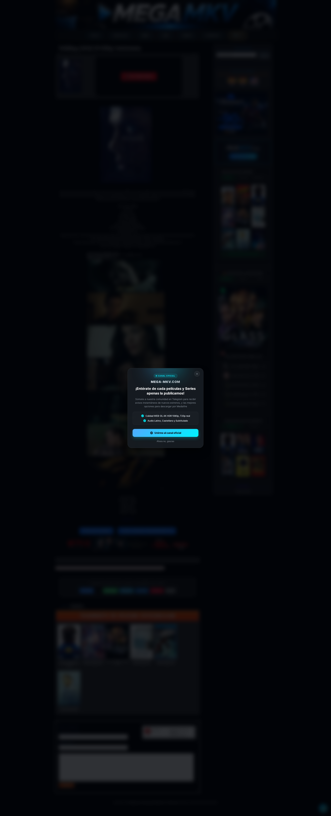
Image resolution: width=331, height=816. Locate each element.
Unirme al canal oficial (167, 432)
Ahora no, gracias (165, 441)
